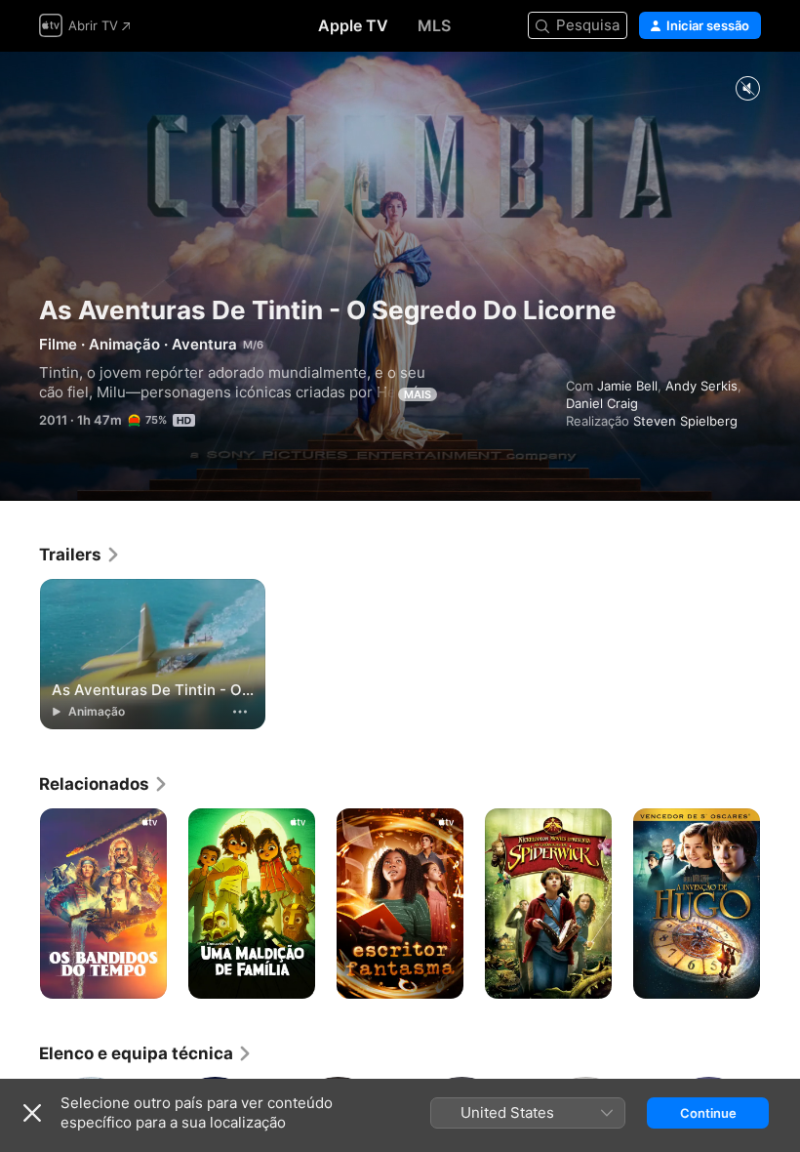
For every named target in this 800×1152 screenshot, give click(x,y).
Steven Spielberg (685, 421)
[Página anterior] (19, 904)
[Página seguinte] (780, 904)
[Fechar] (32, 1113)
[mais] (240, 711)
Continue (708, 1113)
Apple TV (353, 25)
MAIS (417, 394)
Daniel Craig (602, 403)
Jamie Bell (627, 385)
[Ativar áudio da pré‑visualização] (747, 89)
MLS (434, 25)
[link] (80, 554)
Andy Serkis (701, 385)
